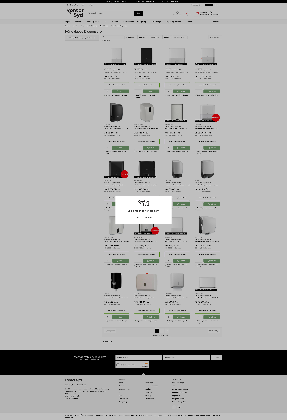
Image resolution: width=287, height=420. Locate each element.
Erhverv (148, 217)
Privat (137, 217)
